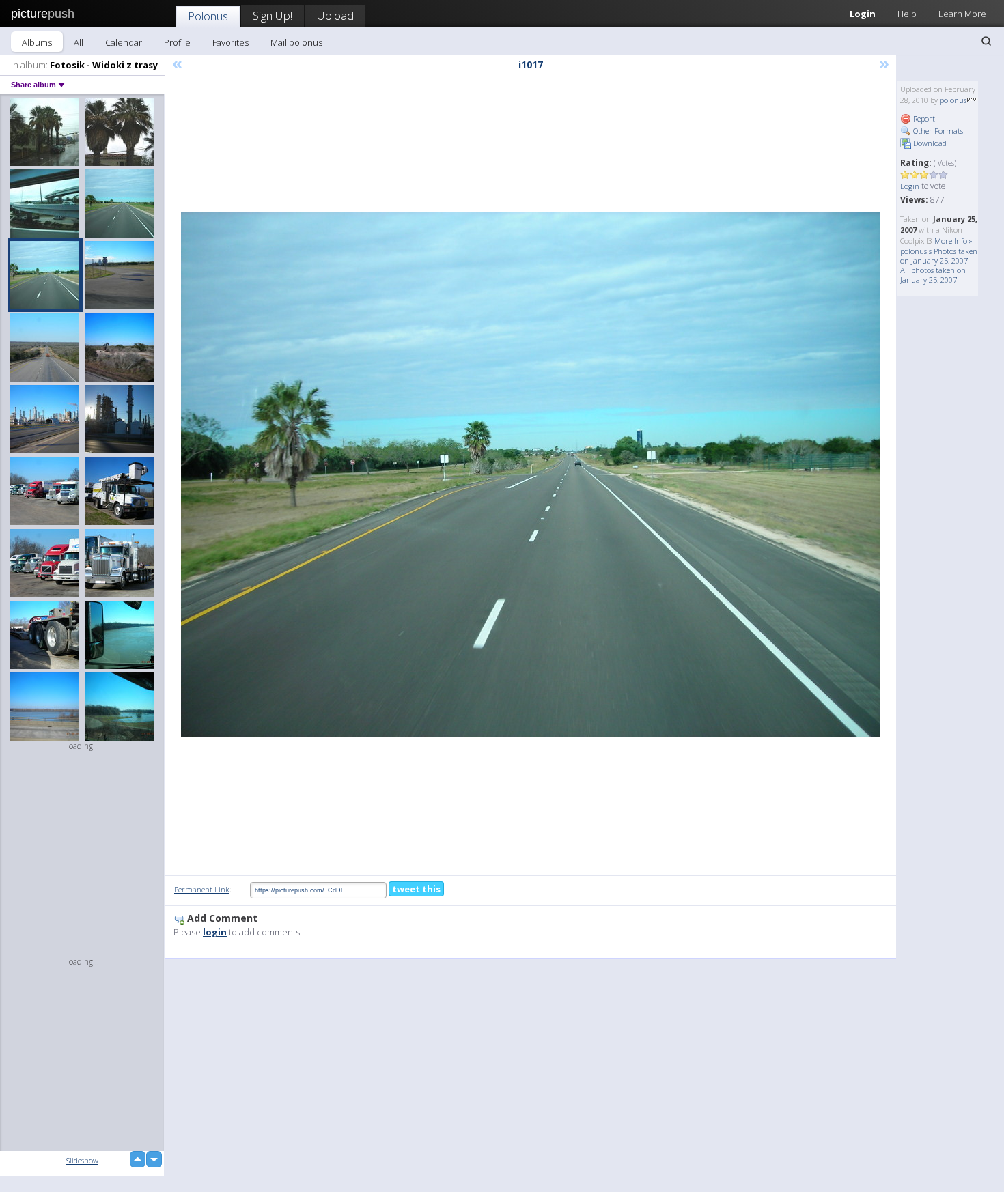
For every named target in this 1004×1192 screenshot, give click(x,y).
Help (907, 14)
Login (863, 14)
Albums (37, 42)
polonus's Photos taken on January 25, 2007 (938, 256)
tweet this (416, 889)
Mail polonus (296, 42)
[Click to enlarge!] (530, 474)
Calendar (123, 42)
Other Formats (937, 131)
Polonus (208, 16)
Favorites (230, 42)
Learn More (962, 14)
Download (929, 143)
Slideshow (82, 1160)
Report (923, 118)
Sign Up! (272, 15)
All (78, 42)
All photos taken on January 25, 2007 (933, 275)
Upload (335, 15)
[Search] (986, 41)
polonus (953, 100)
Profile (177, 42)
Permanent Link (201, 889)
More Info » (953, 241)
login (215, 932)
